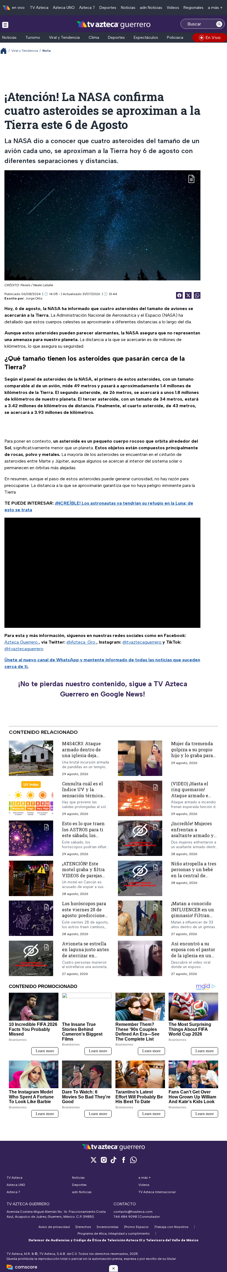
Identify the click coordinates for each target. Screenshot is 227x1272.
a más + (215, 7)
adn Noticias (151, 7)
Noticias (128, 7)
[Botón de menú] (5, 24)
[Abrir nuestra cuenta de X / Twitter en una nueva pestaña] (93, 1159)
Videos (173, 7)
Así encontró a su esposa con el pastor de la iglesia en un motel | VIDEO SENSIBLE (193, 955)
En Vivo (213, 37)
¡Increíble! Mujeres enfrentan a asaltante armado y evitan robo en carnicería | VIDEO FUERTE (192, 838)
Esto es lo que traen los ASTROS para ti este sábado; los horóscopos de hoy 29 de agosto (85, 835)
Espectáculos (146, 37)
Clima (94, 37)
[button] (113, 1268)
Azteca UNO (64, 7)
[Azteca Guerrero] (113, 24)
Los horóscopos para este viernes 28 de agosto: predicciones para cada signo (84, 912)
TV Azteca (39, 7)
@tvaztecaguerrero (142, 642)
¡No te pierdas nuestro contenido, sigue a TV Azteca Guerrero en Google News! (102, 689)
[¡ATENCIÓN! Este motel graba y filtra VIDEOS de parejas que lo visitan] (31, 878)
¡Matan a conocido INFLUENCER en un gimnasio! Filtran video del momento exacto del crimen (192, 915)
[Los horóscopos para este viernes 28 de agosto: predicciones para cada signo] (31, 918)
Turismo (32, 37)
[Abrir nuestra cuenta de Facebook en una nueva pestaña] (123, 1159)
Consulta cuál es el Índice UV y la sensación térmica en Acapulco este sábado (82, 795)
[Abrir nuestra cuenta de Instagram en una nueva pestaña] (103, 1159)
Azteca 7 (87, 7)
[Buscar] (219, 23)
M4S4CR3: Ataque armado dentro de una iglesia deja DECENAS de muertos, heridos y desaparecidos (82, 758)
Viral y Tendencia (64, 37)
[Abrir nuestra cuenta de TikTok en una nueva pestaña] (113, 1159)
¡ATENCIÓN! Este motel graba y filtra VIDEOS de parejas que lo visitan (83, 872)
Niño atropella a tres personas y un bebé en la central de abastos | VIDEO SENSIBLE (193, 875)
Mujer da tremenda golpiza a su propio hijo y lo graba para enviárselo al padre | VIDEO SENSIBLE (193, 755)
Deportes (107, 7)
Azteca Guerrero (21, 642)
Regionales (193, 7)
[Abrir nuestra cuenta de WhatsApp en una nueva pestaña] (133, 1159)
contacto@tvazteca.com (133, 1212)
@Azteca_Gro (81, 642)
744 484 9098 (126, 1217)
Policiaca (175, 37)
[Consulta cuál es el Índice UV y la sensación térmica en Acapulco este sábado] (31, 798)
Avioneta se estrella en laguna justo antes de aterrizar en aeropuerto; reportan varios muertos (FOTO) (85, 958)
